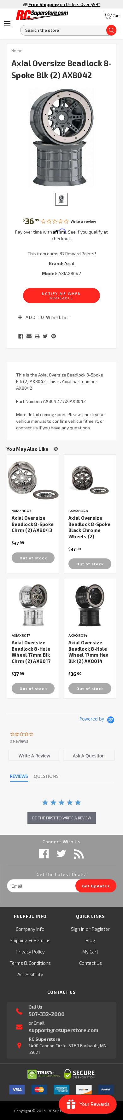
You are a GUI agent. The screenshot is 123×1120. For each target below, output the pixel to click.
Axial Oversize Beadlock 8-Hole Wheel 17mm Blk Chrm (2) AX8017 (31, 652)
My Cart (90, 951)
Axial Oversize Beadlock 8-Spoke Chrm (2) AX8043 (33, 524)
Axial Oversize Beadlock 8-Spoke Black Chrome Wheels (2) (89, 527)
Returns (42, 940)
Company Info (30, 929)
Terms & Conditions (30, 963)
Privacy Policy (30, 951)
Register (101, 929)
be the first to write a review (61, 818)
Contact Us (90, 963)
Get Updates (96, 886)
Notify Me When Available (61, 295)
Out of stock (33, 558)
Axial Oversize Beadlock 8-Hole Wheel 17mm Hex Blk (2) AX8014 (88, 652)
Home (16, 50)
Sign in (78, 929)
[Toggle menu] (7, 23)
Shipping (18, 940)
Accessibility (30, 974)
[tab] (34, 755)
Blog (90, 940)
